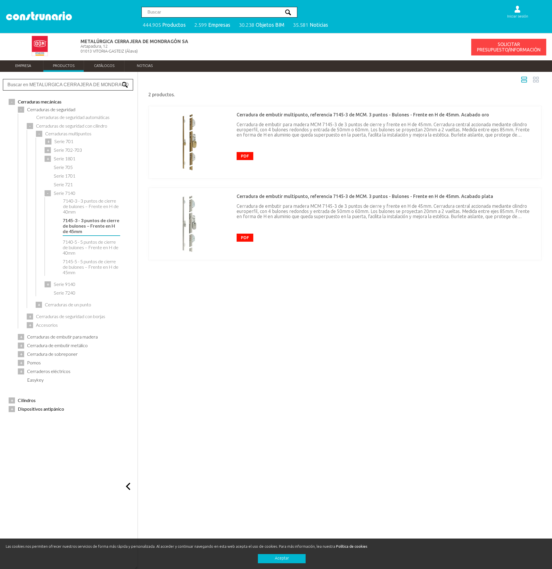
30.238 (261, 25)
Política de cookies (351, 546)
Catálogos (104, 66)
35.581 (310, 25)
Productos (63, 66)
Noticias (145, 66)
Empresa (23, 66)
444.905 (164, 25)
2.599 (212, 25)
